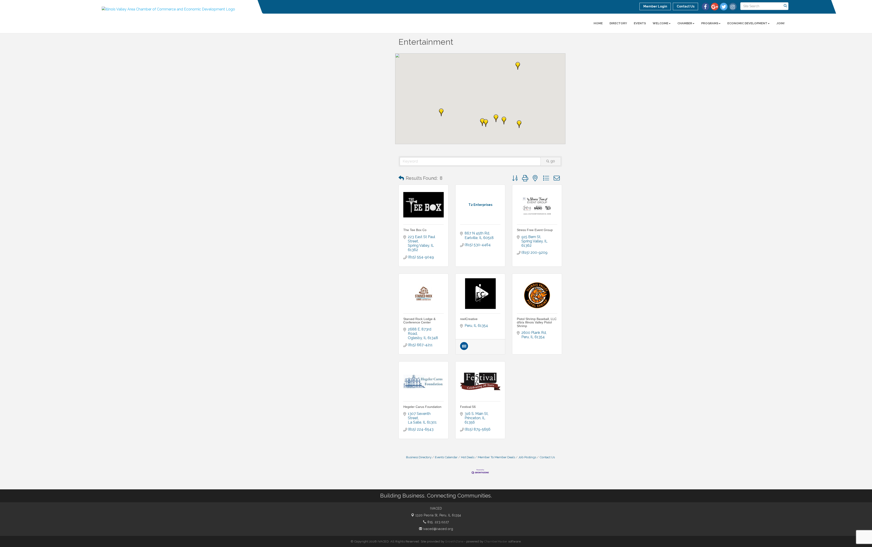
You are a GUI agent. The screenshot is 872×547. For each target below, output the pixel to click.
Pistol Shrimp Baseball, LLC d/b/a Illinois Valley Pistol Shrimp (537, 322)
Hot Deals (467, 457)
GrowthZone (454, 541)
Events (640, 23)
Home (598, 23)
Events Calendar (446, 457)
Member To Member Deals (496, 457)
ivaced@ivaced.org (437, 529)
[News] (464, 349)
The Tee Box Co (414, 230)
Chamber (684, 23)
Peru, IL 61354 (438, 515)
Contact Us (547, 457)
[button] (519, 124)
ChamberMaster (496, 541)
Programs (709, 23)
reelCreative (469, 319)
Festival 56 (468, 407)
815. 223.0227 (437, 522)
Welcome (660, 23)
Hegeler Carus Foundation (422, 407)
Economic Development (747, 23)
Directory (618, 23)
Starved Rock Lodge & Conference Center (419, 320)
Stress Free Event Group (535, 230)
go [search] (552, 161)
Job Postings (527, 457)
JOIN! (780, 23)
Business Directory (418, 457)
